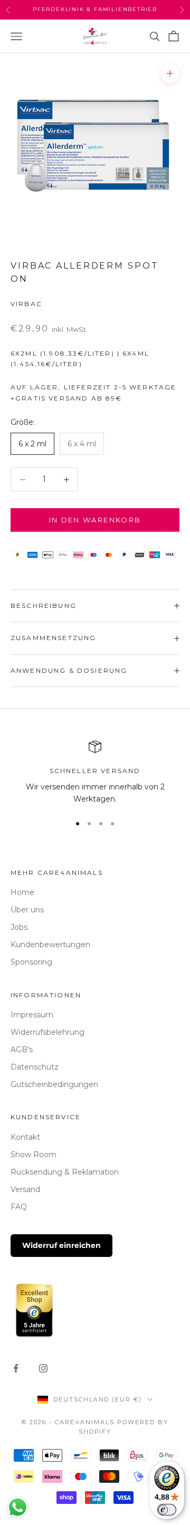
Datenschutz (35, 1067)
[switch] (166, 1510)
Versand (25, 1189)
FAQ (19, 1207)
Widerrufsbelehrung (47, 1032)
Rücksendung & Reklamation (65, 1172)
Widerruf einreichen (61, 1245)
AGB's (22, 1049)
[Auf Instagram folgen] (43, 1368)
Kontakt (25, 1137)
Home (22, 892)
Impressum (32, 1014)
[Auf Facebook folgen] (16, 1368)
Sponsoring (31, 962)
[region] (95, 772)
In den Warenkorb (95, 520)
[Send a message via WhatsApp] (17, 1507)
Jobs (19, 927)
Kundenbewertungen (50, 944)
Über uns (27, 909)
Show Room (33, 1154)
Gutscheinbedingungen (54, 1084)
